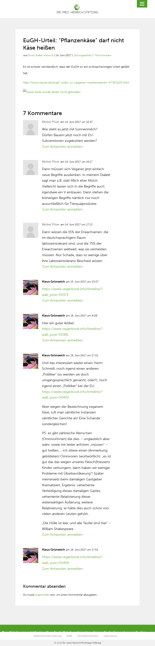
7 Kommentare (102, 55)
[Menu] (142, 4)
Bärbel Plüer (51, 122)
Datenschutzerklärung (47, 636)
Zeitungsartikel (82, 55)
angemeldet (42, 594)
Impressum (110, 636)
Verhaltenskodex (87, 636)
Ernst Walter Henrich (40, 55)
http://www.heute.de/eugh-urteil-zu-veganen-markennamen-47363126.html (76, 82)
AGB (69, 636)
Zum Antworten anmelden (62, 146)
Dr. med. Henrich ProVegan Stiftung (82, 642)
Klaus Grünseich (53, 281)
